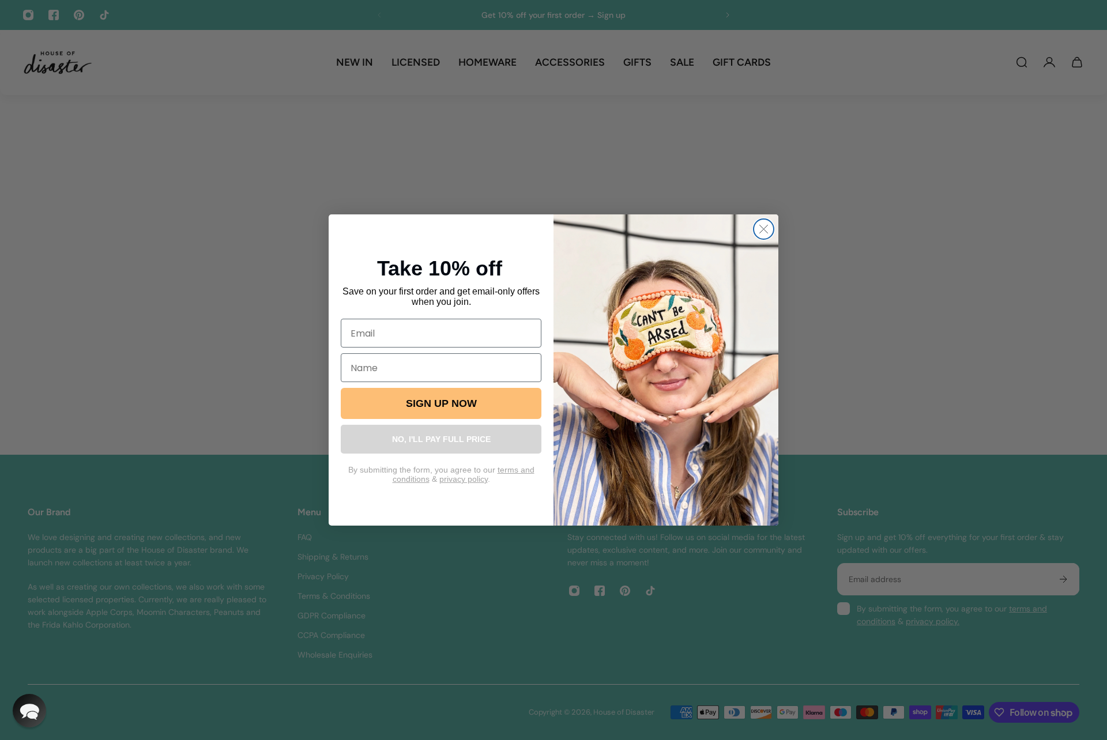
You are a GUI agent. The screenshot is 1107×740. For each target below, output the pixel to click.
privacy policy (463, 479)
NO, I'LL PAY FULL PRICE (441, 439)
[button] (29, 710)
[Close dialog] (764, 229)
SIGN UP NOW (441, 403)
